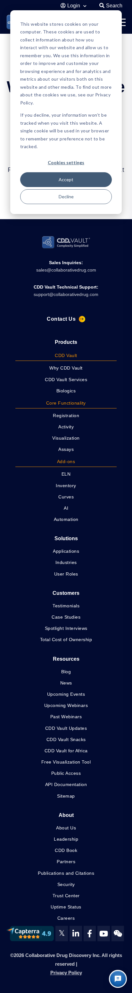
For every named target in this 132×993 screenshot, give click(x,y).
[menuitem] (66, 356)
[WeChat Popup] (117, 933)
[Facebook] (90, 933)
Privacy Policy (66, 972)
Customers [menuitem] (66, 593)
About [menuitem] (66, 815)
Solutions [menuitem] (66, 538)
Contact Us (61, 319)
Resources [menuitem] (66, 659)
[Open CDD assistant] (118, 979)
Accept (66, 179)
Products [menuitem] (66, 342)
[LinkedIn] (76, 933)
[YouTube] (103, 933)
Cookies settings (66, 162)
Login (74, 5)
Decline (66, 196)
